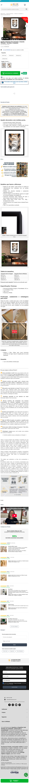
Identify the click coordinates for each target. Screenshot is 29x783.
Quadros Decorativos (9, 13)
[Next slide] (26, 26)
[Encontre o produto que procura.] (26, 9)
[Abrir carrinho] (25, 5)
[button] (12, 39)
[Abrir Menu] (2, 5)
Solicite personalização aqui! (20, 282)
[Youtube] (16, 705)
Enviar (14, 644)
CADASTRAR (14, 687)
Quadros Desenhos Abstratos (5, 14)
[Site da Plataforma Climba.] (14, 772)
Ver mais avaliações (14, 626)
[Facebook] (9, 705)
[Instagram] (13, 705)
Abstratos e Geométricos (19, 13)
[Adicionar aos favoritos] (2, 17)
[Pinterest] (19, 705)
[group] (14, 660)
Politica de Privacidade (17, 683)
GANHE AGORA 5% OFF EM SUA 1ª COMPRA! (14, 667)
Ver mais (2, 500)
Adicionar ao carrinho (11, 73)
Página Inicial (3, 13)
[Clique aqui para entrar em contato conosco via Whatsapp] (26, 775)
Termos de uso (11, 683)
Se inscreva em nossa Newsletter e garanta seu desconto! (14, 668)
